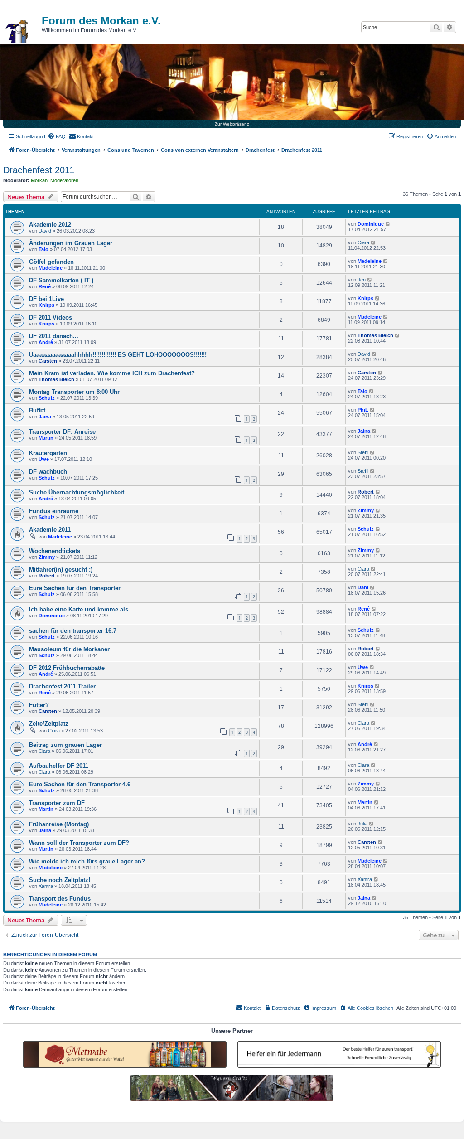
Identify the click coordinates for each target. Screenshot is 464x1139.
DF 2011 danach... (53, 336)
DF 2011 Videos (50, 317)
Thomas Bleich (375, 335)
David (45, 230)
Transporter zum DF (57, 803)
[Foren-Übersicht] (17, 31)
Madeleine (51, 268)
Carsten (48, 361)
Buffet (37, 410)
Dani (363, 587)
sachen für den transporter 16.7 (72, 630)
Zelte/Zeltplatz (48, 723)
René (45, 286)
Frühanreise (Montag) (59, 824)
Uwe (44, 459)
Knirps (46, 305)
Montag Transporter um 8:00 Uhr (74, 391)
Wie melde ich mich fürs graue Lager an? (87, 861)
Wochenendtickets (54, 551)
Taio (43, 249)
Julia (362, 823)
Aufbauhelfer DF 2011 (58, 765)
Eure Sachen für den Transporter (75, 588)
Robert (366, 491)
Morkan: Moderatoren (54, 180)
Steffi (363, 452)
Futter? (39, 705)
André (46, 342)
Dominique (371, 224)
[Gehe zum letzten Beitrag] (388, 224)
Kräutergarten (48, 453)
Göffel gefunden (51, 261)
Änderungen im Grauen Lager (70, 243)
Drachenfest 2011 (38, 170)
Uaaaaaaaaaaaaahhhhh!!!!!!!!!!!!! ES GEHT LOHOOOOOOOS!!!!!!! (118, 354)
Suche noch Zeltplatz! (59, 880)
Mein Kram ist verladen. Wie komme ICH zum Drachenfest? (112, 373)
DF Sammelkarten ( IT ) (61, 280)
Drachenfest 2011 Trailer (62, 686)
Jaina (45, 416)
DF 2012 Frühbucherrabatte (67, 667)
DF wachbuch (48, 471)
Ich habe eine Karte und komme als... (81, 609)
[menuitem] (57, 136)
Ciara (363, 242)
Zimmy (366, 510)
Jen (362, 279)
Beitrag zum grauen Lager (65, 745)
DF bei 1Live (46, 299)
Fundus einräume (53, 511)
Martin (46, 438)
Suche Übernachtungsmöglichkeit (76, 492)
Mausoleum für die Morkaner (69, 649)
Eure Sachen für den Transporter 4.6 (79, 784)
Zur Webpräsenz (232, 123)
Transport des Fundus (60, 898)
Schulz (47, 398)
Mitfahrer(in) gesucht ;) (60, 569)
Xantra (46, 886)
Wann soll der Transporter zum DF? (79, 842)
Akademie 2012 (50, 224)
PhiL (363, 409)
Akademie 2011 (50, 529)
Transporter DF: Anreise (62, 431)
